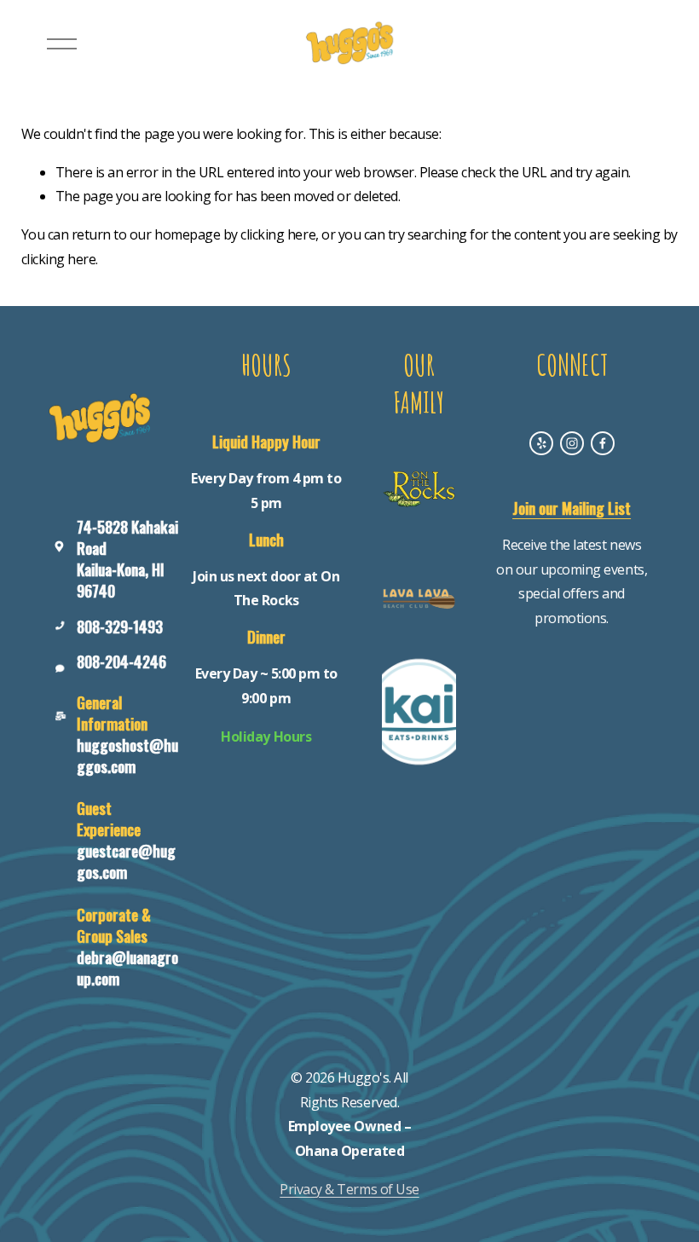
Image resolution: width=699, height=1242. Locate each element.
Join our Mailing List (571, 508)
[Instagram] (572, 443)
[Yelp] (541, 443)
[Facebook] (603, 443)
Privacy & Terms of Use (349, 1189)
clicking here (277, 234)
